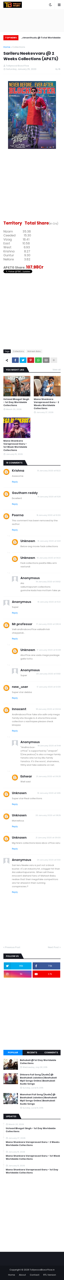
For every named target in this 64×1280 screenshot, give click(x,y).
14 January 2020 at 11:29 (49, 496)
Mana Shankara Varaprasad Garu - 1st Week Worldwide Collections (15, 445)
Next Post (53, 947)
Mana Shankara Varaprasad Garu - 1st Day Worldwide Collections (32, 1171)
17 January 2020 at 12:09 (49, 686)
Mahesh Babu (34, 351)
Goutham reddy (25, 493)
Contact (34, 1274)
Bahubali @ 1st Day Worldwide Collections (38, 1062)
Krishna (18, 470)
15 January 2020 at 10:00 (49, 515)
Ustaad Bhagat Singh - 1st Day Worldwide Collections (16, 402)
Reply (15, 481)
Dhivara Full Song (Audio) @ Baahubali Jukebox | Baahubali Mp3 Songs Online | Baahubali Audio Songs (38, 1079)
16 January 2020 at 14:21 (49, 541)
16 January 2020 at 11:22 (49, 601)
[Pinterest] (30, 360)
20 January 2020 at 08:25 (48, 815)
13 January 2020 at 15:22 (49, 470)
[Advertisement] (32, 189)
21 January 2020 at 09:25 (48, 776)
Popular (13, 1052)
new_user (20, 687)
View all (57, 369)
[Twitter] (23, 360)
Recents (32, 1052)
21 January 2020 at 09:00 (48, 837)
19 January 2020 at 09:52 (48, 581)
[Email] (46, 360)
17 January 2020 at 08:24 (48, 624)
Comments (51, 1052)
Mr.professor (22, 624)
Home (6, 47)
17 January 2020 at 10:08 (49, 650)
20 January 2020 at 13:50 (48, 673)
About (22, 1274)
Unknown (27, 541)
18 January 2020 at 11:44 (49, 745)
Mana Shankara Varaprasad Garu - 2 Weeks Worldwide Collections (46, 404)
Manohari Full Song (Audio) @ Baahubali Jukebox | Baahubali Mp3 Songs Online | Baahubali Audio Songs (38, 1099)
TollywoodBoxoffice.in (42, 1269)
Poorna (18, 515)
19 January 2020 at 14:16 (49, 793)
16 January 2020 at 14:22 (49, 557)
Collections (18, 47)
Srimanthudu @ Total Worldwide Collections (41, 38)
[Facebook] (15, 360)
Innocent (19, 709)
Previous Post (12, 947)
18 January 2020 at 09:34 (48, 709)
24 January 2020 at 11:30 (49, 859)
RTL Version (49, 1274)
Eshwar (26, 776)
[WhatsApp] (38, 360)
